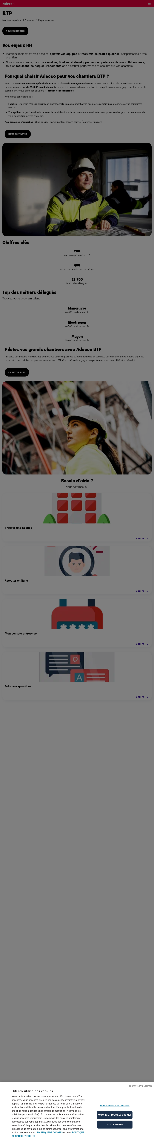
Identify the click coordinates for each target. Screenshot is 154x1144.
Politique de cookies (50, 1132)
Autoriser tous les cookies (115, 1115)
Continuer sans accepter (140, 1086)
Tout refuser (115, 1124)
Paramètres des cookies (114, 1105)
